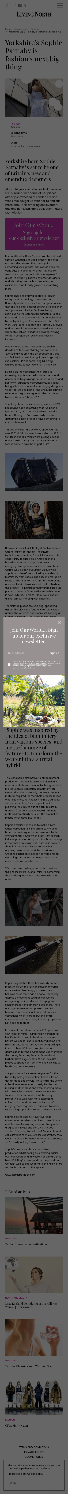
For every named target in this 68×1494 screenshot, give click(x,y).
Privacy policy (18, 663)
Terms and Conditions (38, 663)
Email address (16, 654)
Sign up (54, 653)
